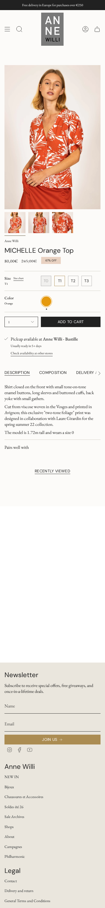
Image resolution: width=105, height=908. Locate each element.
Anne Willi (11, 241)
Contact (10, 880)
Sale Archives (14, 816)
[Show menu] (7, 29)
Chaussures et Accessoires (23, 796)
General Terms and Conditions (27, 900)
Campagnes (13, 846)
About (9, 836)
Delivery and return (18, 890)
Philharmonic (14, 856)
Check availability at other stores (32, 353)
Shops (9, 826)
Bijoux (9, 786)
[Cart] (97, 29)
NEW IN (11, 776)
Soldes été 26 (14, 806)
